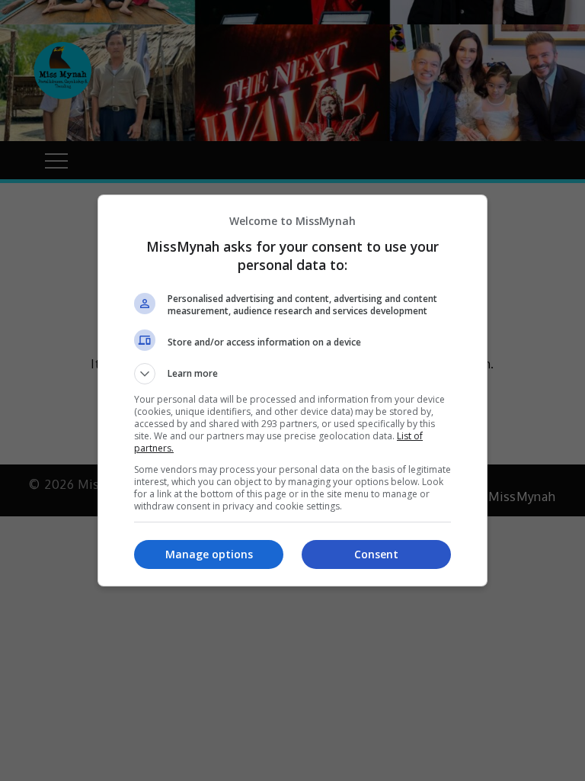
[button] (292, 373)
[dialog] (293, 390)
